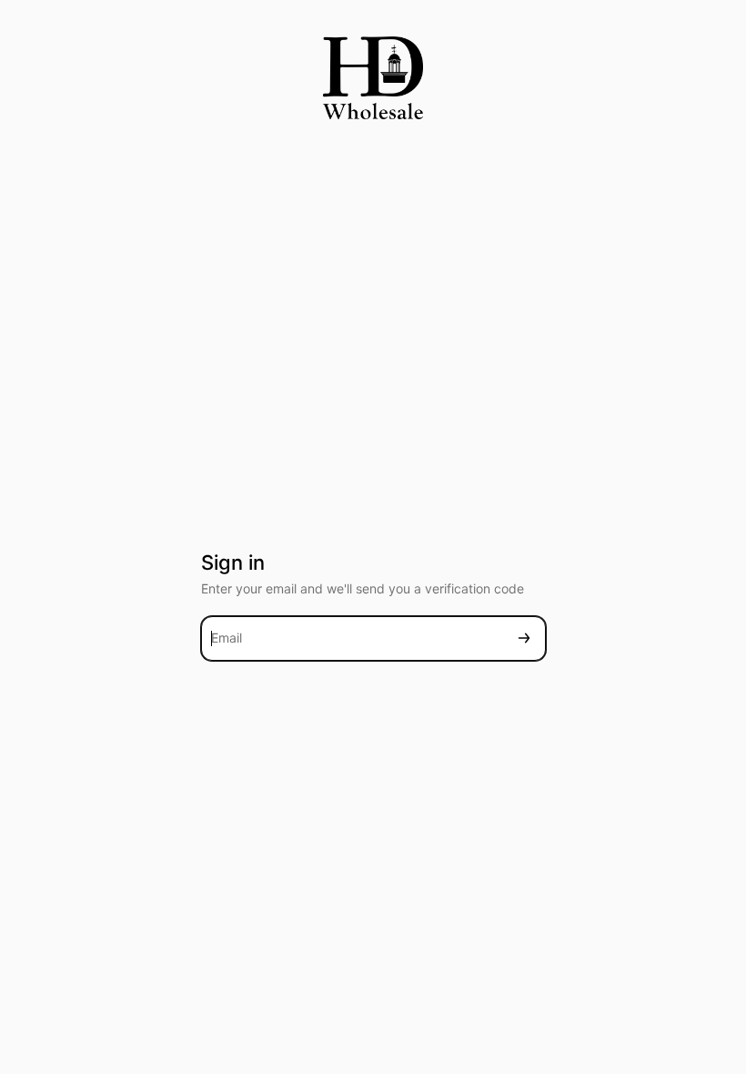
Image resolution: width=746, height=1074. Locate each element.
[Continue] (524, 638)
